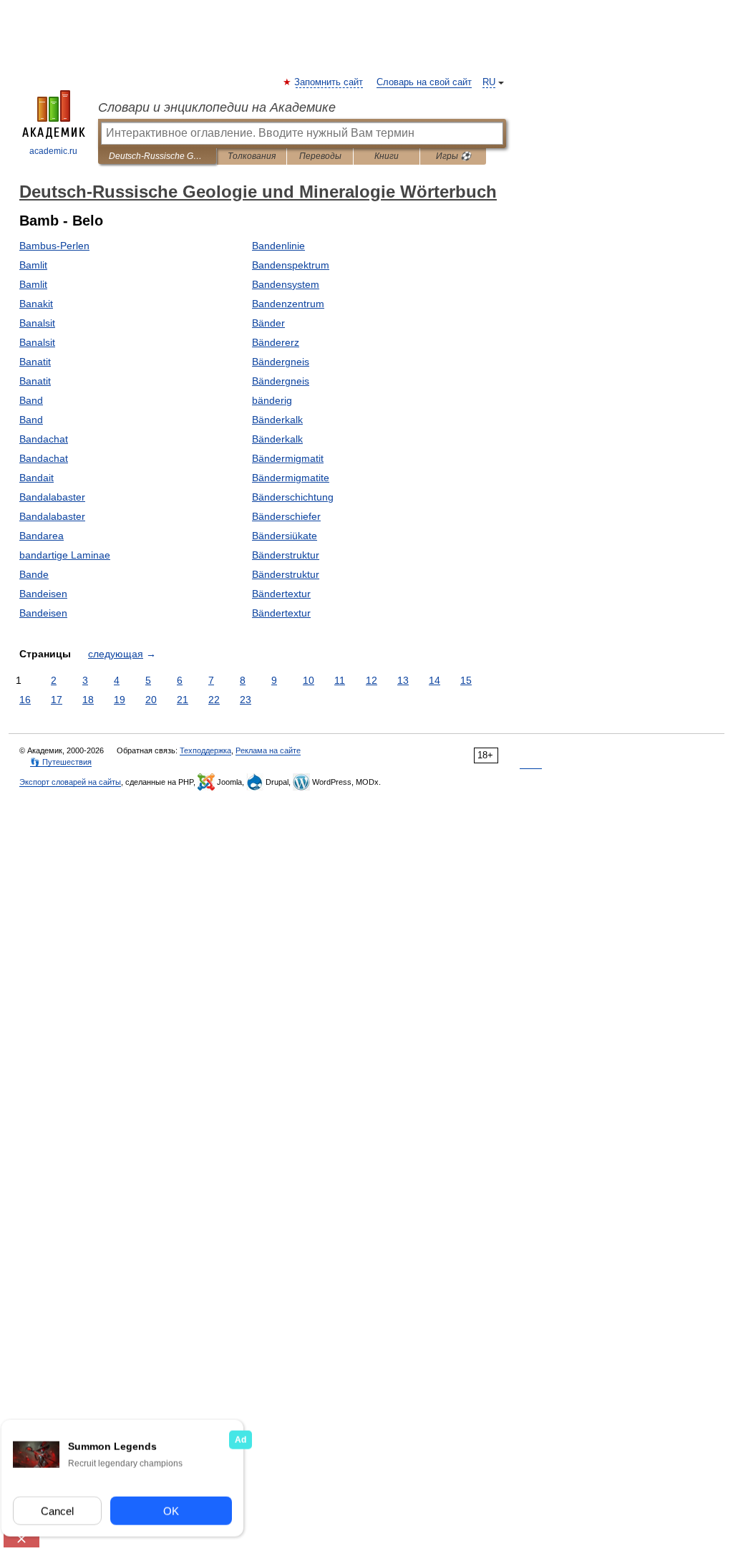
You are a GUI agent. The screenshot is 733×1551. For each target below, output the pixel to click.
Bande (34, 574)
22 (214, 699)
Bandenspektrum (290, 265)
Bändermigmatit (288, 458)
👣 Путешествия (61, 762)
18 (88, 699)
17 (56, 699)
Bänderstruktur (285, 555)
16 (25, 699)
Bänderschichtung (293, 497)
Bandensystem (285, 284)
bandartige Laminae (64, 555)
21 (182, 699)
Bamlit (33, 265)
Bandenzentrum (288, 303)
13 (403, 680)
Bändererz (275, 342)
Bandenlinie (278, 245)
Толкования (252, 156)
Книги (386, 156)
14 (434, 680)
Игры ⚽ (453, 156)
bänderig (272, 400)
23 (245, 699)
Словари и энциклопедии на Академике (217, 107)
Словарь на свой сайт (424, 82)
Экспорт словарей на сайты (70, 782)
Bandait (36, 477)
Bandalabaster (52, 497)
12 (371, 680)
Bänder (268, 323)
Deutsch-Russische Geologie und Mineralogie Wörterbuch (157, 156)
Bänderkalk (277, 419)
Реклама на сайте (268, 750)
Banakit (36, 303)
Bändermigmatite (290, 477)
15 (466, 680)
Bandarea (41, 535)
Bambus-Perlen (54, 245)
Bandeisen (43, 593)
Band (31, 400)
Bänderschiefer (286, 516)
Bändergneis (280, 361)
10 (308, 680)
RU (488, 82)
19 (119, 699)
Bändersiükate (284, 535)
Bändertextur (281, 593)
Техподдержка (205, 750)
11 (339, 680)
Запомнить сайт (329, 82)
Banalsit (37, 323)
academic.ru (53, 151)
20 (151, 699)
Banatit (35, 361)
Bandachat (43, 439)
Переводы (320, 156)
